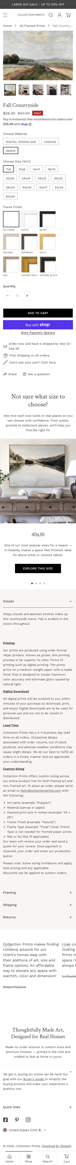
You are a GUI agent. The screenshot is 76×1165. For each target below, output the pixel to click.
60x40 (10, 196)
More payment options (38, 332)
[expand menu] (5, 14)
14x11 (36, 169)
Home (7, 26)
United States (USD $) (25, 1130)
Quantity (9, 286)
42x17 (43, 187)
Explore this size (38, 568)
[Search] (50, 14)
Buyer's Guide (34, 1079)
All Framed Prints (32, 26)
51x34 (59, 187)
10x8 (22, 169)
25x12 (42, 178)
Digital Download (21, 142)
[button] (68, 14)
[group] (38, 481)
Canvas (50, 142)
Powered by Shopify (57, 1146)
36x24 (10, 187)
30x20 (58, 178)
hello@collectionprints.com (40, 790)
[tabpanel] (38, 741)
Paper (10, 151)
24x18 (26, 178)
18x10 (51, 169)
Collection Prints (28, 1146)
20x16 (10, 178)
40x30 (26, 187)
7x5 (8, 169)
